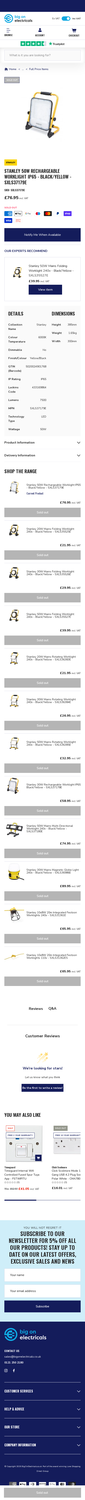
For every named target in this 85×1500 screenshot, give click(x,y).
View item (45, 289)
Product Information (19, 442)
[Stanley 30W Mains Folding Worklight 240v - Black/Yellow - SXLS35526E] (14, 573)
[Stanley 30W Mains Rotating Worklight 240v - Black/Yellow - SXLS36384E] (14, 701)
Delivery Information (19, 455)
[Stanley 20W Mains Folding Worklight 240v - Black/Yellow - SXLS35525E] (14, 530)
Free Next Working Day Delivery (42, 43)
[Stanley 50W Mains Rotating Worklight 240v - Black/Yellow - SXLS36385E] (14, 743)
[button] (42, 115)
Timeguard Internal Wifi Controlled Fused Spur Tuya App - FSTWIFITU (21, 1175)
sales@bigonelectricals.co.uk (22, 1357)
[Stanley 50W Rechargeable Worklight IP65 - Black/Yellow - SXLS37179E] (14, 488)
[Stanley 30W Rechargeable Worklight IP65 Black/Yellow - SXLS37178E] (14, 786)
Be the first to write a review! (42, 1088)
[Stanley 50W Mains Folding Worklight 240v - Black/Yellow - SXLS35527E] (14, 615)
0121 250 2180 (13, 1362)
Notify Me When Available (42, 235)
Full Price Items (38, 69)
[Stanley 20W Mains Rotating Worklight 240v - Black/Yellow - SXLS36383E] (14, 658)
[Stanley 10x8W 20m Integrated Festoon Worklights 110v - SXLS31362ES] (14, 956)
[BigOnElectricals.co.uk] (18, 18)
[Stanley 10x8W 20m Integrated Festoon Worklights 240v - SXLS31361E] (14, 914)
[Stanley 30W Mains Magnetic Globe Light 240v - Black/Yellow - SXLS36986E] (14, 871)
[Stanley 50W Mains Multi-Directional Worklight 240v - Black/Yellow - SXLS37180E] (14, 829)
